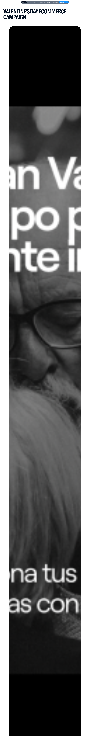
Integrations (42, 2)
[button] (30, 2)
